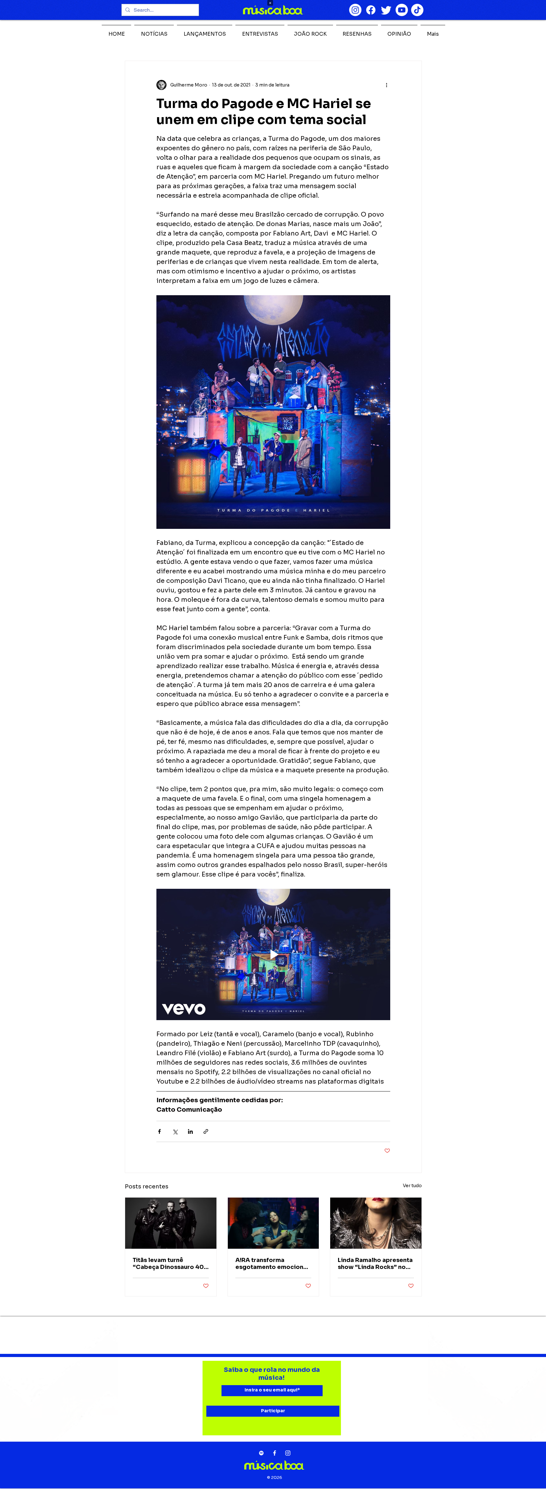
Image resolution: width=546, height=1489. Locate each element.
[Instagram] (355, 10)
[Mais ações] (386, 85)
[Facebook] (371, 10)
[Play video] (273, 954)
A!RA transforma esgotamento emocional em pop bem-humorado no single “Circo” (272, 1264)
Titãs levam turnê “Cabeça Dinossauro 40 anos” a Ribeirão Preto (168, 1264)
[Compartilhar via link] (206, 1131)
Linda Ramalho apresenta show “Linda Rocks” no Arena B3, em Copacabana (375, 1264)
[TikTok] (417, 10)
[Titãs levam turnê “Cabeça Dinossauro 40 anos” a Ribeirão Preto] (170, 1223)
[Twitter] (386, 10)
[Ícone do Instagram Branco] (287, 1453)
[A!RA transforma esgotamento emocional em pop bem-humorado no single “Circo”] (273, 1223)
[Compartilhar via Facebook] (159, 1131)
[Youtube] (402, 10)
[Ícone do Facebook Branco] (274, 1453)
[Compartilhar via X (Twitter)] (175, 1131)
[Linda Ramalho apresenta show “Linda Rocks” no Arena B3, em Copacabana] (376, 1223)
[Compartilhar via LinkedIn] (190, 1131)
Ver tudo (412, 1185)
